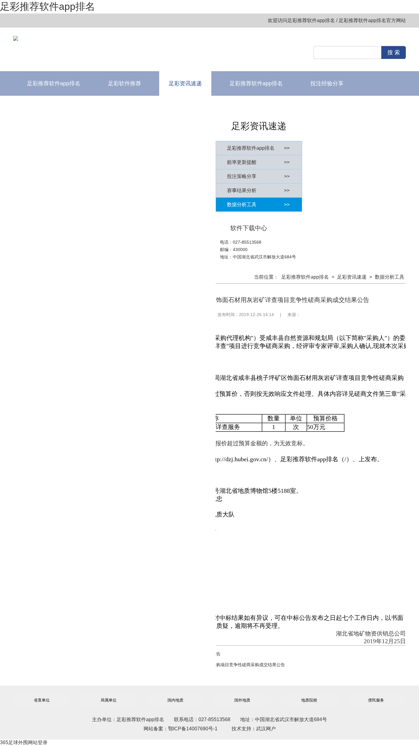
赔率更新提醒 (258, 162)
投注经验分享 (327, 83)
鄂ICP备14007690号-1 (192, 728)
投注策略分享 (258, 176)
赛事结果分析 (258, 190)
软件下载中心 (185, 108)
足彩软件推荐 (124, 83)
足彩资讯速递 (185, 83)
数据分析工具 (258, 204)
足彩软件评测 (124, 108)
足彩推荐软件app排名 (47, 6)
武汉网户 (266, 728)
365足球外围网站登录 (24, 742)
